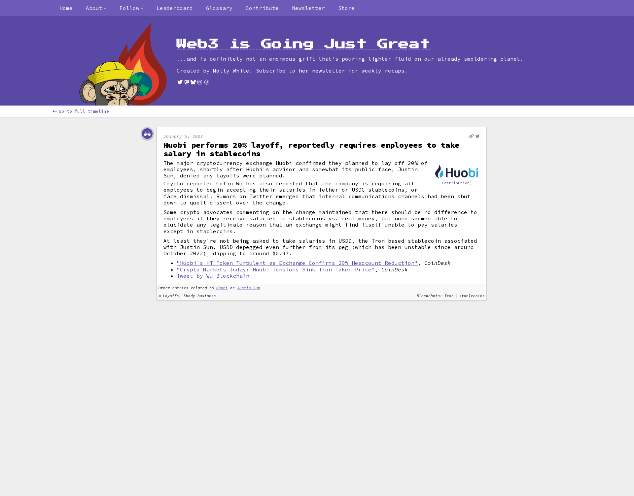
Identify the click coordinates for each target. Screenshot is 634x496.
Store (346, 8)
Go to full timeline (84, 111)
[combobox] (96, 8)
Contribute (262, 8)
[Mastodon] (186, 82)
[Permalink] (471, 136)
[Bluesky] (193, 82)
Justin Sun (248, 288)
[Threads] (206, 82)
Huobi (222, 288)
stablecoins (386, 190)
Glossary (219, 8)
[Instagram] (199, 82)
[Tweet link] (478, 136)
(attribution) (457, 183)
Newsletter (308, 8)
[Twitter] (180, 82)
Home (66, 8)
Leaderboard (175, 8)
